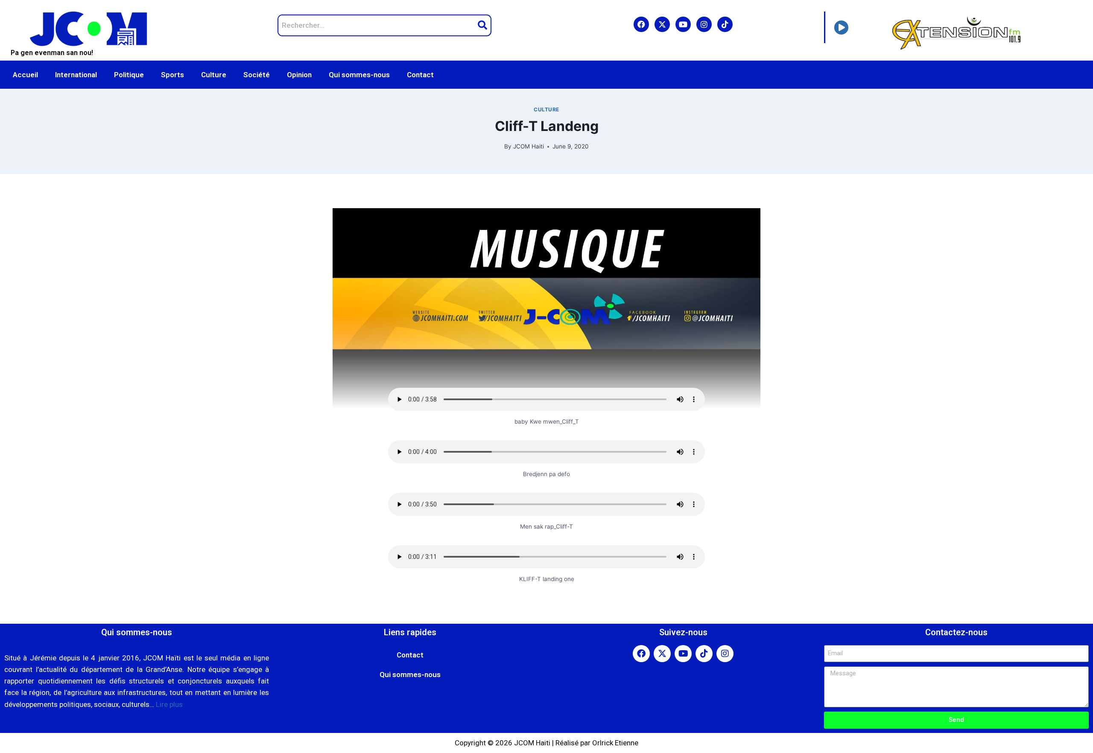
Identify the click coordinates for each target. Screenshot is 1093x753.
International (76, 74)
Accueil (25, 74)
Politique (129, 74)
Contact (420, 74)
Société (256, 74)
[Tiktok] (725, 24)
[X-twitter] (662, 24)
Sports (172, 74)
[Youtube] (683, 24)
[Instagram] (704, 24)
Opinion (299, 74)
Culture (213, 74)
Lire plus (169, 704)
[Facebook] (641, 24)
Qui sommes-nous (359, 74)
